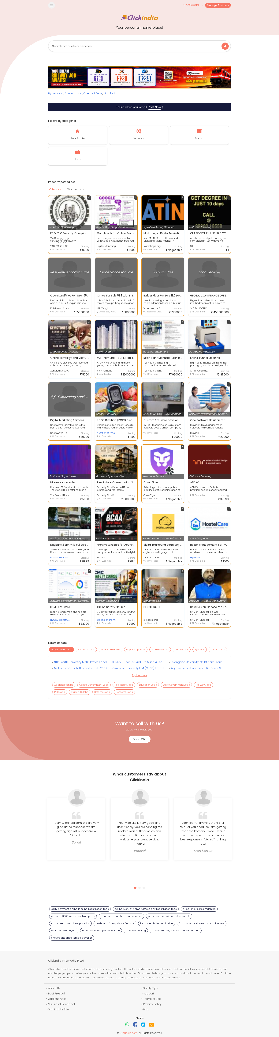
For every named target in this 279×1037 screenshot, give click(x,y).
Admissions (181, 649)
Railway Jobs (203, 684)
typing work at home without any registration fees (146, 909)
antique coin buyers (63, 930)
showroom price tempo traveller (71, 938)
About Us (54, 988)
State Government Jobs (176, 684)
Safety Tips (150, 988)
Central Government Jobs (94, 684)
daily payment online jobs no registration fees (80, 909)
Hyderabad (56, 93)
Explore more (139, 675)
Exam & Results (160, 649)
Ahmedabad (73, 93)
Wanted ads (75, 189)
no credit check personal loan (101, 930)
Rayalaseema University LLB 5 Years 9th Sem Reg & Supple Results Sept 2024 (197, 668)
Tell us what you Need (138, 107)
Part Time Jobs (86, 649)
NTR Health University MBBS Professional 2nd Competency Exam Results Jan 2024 (81, 662)
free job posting (136, 930)
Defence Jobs (102, 692)
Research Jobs (124, 692)
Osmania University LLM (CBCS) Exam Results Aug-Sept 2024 (139, 668)
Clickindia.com (128, 1033)
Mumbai (109, 93)
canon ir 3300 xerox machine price (73, 916)
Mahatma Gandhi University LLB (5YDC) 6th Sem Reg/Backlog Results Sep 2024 (81, 668)
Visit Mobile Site (58, 1009)
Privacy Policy (152, 1004)
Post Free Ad (56, 993)
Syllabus (200, 649)
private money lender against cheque (175, 930)
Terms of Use (152, 999)
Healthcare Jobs (124, 684)
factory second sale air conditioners (201, 923)
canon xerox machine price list (70, 923)
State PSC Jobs (79, 692)
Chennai (89, 93)
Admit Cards (218, 649)
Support (148, 993)
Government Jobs (61, 649)
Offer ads (55, 189)
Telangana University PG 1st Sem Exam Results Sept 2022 (197, 662)
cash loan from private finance (115, 923)
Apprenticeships (63, 684)
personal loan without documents (169, 916)
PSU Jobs (59, 692)
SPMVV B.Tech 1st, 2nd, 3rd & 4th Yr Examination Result (139, 662)
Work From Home (110, 649)
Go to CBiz (139, 739)
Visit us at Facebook (62, 1004)
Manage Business (218, 5)
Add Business (57, 999)
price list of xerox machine (199, 909)
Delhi (99, 93)
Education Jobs (148, 684)
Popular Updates (135, 649)
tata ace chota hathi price (156, 923)
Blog (146, 1009)
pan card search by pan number (121, 916)
